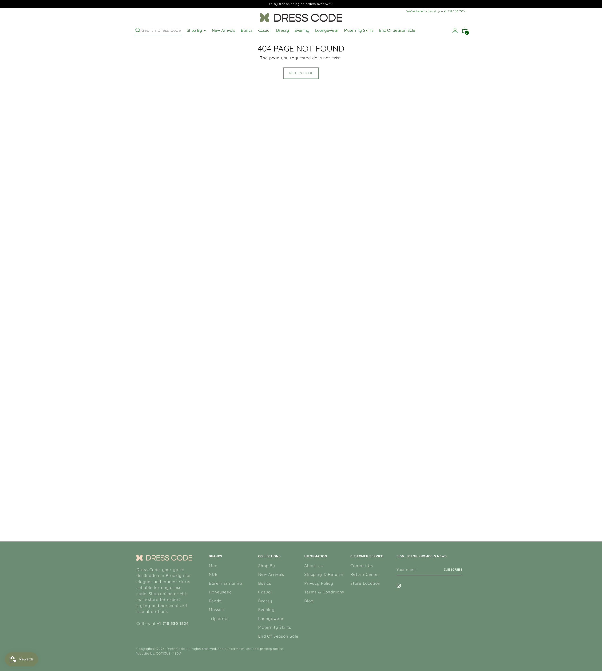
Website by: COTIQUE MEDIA (159, 653)
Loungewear (271, 618)
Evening (266, 609)
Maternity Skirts (274, 627)
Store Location (365, 583)
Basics (264, 583)
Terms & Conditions (324, 591)
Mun (213, 565)
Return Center (365, 574)
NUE (213, 574)
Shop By (266, 565)
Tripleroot (219, 618)
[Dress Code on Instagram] (399, 586)
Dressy (265, 600)
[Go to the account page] (453, 30)
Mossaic (217, 609)
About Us (313, 565)
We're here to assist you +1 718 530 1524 (436, 11)
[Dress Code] (301, 17)
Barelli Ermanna (225, 583)
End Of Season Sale (278, 636)
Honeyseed (220, 591)
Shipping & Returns (324, 574)
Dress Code (175, 649)
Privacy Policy (318, 583)
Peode (215, 600)
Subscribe (453, 569)
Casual (265, 591)
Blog (308, 600)
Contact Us (361, 565)
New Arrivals (271, 574)
